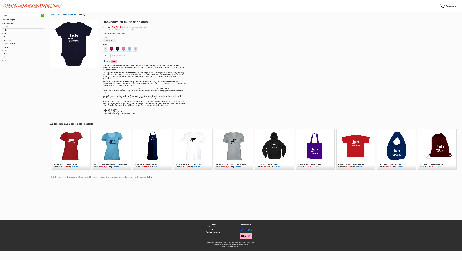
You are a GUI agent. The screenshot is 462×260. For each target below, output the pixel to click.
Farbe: (105, 45)
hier (150, 177)
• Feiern (5, 30)
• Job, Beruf (6, 40)
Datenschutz (213, 227)
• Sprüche (6, 60)
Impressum (213, 224)
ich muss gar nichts (70, 15)
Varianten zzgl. (63, 167)
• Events (5, 27)
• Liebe (4, 54)
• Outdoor (5, 37)
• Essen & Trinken (8, 44)
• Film (4, 57)
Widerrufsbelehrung (213, 232)
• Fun (4, 33)
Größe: (105, 37)
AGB (213, 230)
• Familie (5, 47)
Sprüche (58, 15)
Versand (131, 27)
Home (52, 15)
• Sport (4, 50)
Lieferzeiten (246, 227)
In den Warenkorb (118, 56)
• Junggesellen (7, 23)
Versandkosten (246, 224)
